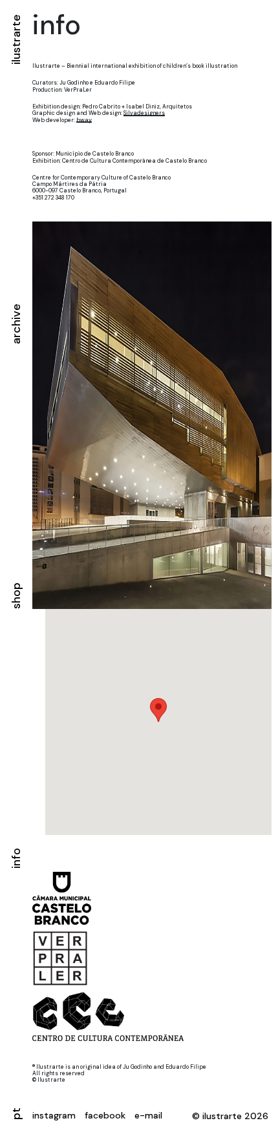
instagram (54, 1115)
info (16, 858)
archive (16, 324)
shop (16, 596)
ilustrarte (16, 39)
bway (84, 120)
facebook (105, 1115)
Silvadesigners (144, 113)
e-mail (148, 1115)
